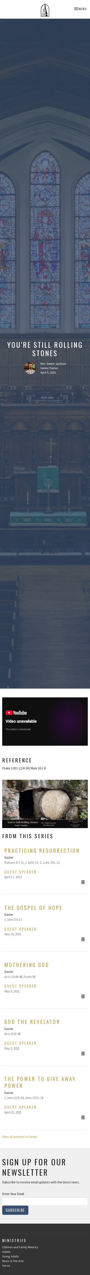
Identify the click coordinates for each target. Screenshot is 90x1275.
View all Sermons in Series (19, 1137)
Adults (6, 1252)
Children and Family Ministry (20, 1247)
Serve (6, 1266)
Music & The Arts (13, 1261)
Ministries (14, 1240)
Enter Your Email (13, 1194)
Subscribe (15, 1210)
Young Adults (10, 1256)
